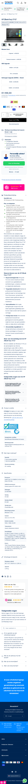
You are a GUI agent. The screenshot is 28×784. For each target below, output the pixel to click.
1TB (14, 73)
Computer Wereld (11, 780)
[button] (2, 3)
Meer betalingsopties (14, 123)
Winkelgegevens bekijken (11, 136)
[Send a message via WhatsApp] (24, 780)
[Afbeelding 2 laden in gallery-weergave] (10, 44)
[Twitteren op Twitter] (5, 576)
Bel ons (11, 172)
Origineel (14, 53)
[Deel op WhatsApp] (8, 576)
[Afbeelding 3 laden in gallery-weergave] (15, 44)
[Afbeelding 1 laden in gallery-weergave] (4, 44)
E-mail (17, 172)
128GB (14, 87)
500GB (13, 67)
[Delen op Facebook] (2, 576)
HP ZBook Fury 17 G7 (12, 14)
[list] (14, 9)
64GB (13, 81)
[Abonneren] (22, 716)
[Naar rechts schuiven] (25, 35)
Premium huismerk (14, 59)
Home (4, 14)
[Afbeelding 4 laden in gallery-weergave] (21, 44)
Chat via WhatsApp (13, 163)
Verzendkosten (12, 95)
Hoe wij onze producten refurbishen (12, 179)
